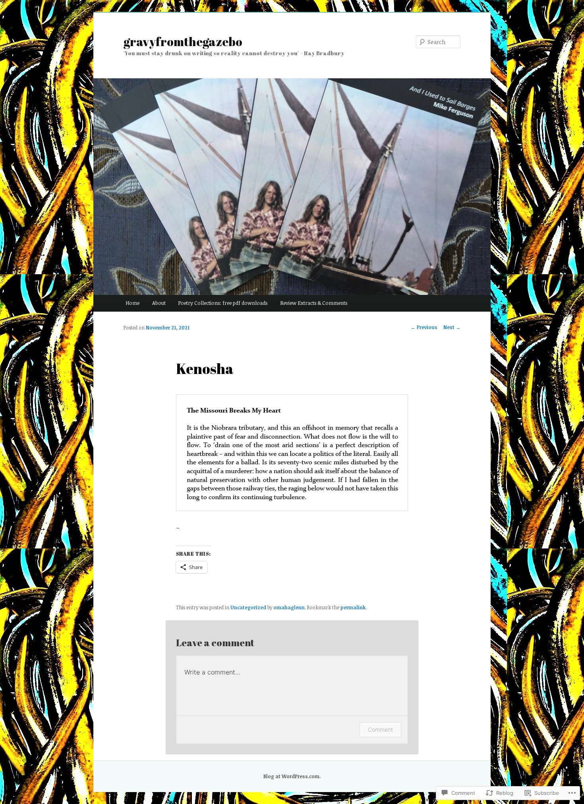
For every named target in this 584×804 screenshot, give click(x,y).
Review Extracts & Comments (313, 302)
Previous (424, 327)
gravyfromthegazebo (183, 41)
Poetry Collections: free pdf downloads (222, 302)
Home (132, 302)
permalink (352, 607)
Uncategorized (248, 607)
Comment (380, 729)
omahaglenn (289, 607)
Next (451, 327)
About (159, 302)
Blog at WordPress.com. (292, 776)
